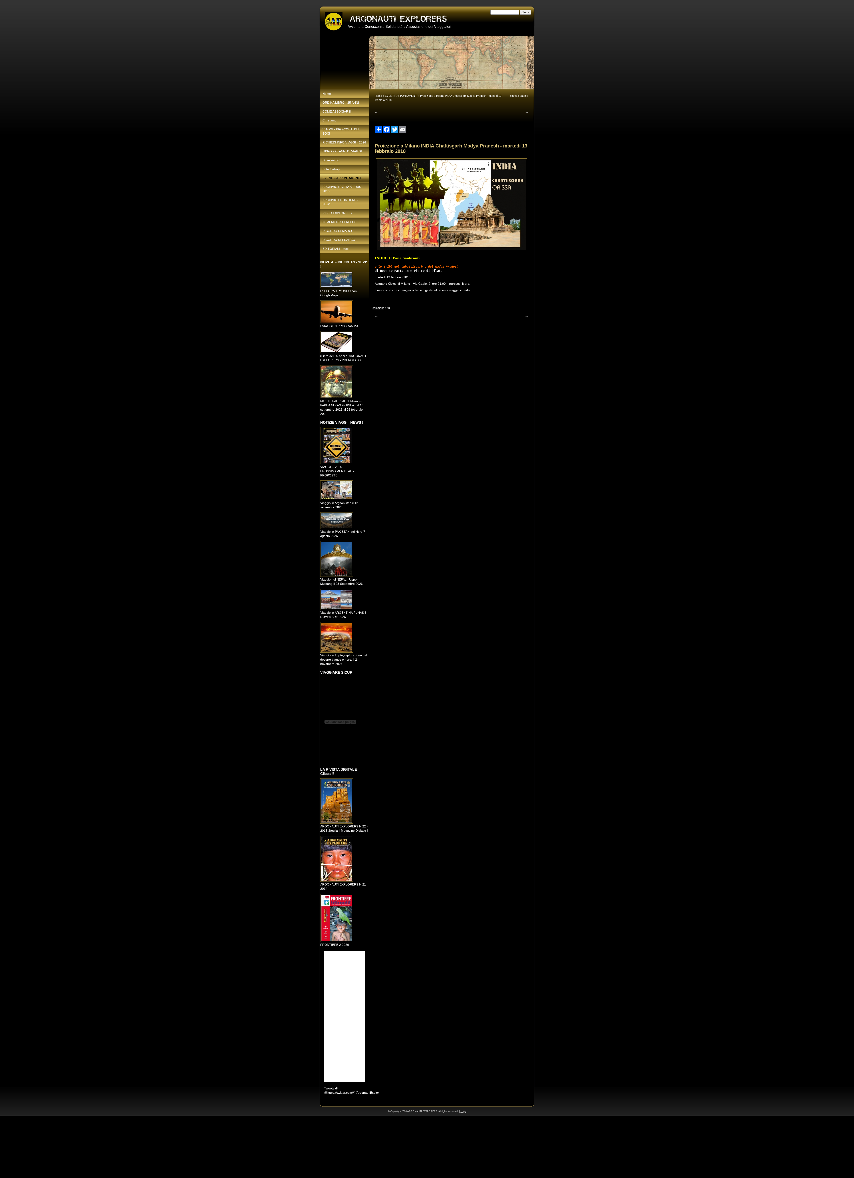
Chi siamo (329, 120)
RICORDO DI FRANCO (338, 240)
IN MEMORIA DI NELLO (339, 222)
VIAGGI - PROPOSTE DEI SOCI (340, 131)
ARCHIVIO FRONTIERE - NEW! (340, 202)
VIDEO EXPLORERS (337, 213)
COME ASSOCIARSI (336, 111)
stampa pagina (519, 95)
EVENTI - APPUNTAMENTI (401, 95)
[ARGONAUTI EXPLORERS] (333, 21)
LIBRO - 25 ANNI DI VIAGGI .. (343, 151)
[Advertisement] (133, 1147)
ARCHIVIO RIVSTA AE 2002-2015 (342, 189)
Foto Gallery (331, 169)
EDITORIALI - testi (335, 248)
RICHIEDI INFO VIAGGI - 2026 (344, 142)
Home (378, 95)
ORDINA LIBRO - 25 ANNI (340, 102)
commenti (378, 308)
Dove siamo (330, 160)
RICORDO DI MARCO (338, 231)
